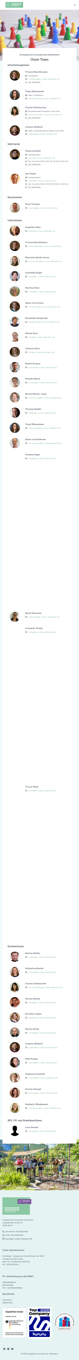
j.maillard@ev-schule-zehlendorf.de (42, 134)
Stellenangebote (9, 1282)
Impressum (7, 1300)
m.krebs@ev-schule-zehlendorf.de (42, 1033)
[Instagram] (8, 1349)
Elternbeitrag (7, 1285)
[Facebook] (4, 1349)
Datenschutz (7, 1303)
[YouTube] (12, 1349)
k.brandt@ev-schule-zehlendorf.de (42, 972)
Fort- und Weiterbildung (12, 1288)
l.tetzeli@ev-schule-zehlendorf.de (42, 632)
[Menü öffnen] (75, 4)
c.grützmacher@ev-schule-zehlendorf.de (45, 115)
